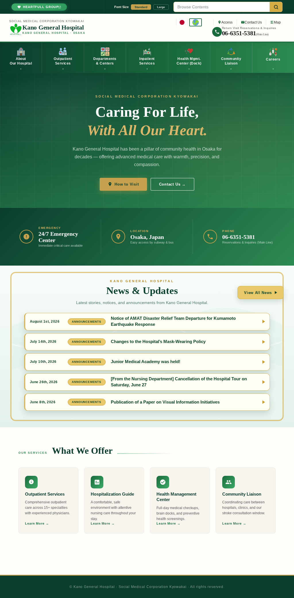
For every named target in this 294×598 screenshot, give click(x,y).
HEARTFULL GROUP (41, 7)
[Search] (276, 7)
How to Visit (127, 184)
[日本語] (182, 22)
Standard (141, 7)
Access (227, 22)
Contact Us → (172, 184)
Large (161, 7)
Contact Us (253, 22)
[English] (195, 22)
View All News (258, 293)
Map (277, 22)
